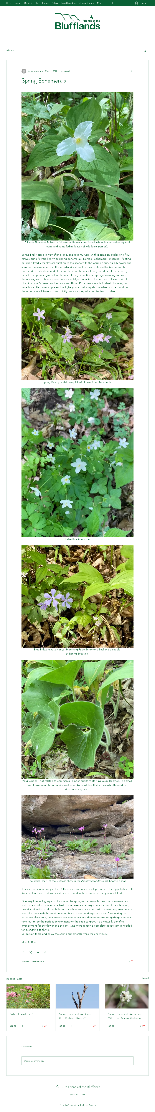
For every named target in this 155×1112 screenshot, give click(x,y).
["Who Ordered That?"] (28, 996)
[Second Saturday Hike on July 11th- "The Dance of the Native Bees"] (126, 996)
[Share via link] (45, 952)
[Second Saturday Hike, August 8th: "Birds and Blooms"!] (77, 996)
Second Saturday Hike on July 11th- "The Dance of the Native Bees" (124, 1016)
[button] (144, 50)
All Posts (10, 50)
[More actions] (132, 71)
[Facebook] (112, 3)
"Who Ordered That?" (21, 1014)
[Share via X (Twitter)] (30, 952)
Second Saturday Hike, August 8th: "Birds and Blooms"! (75, 1016)
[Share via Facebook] (22, 952)
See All (145, 978)
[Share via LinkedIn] (37, 952)
